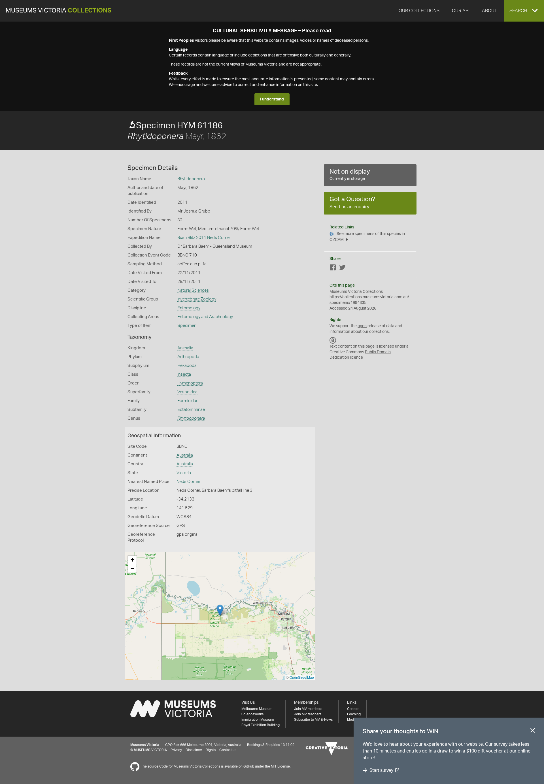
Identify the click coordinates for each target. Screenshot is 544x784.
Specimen (186, 325)
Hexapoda (187, 365)
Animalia (185, 348)
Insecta (184, 374)
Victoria (184, 473)
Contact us (227, 750)
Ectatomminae (191, 409)
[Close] (532, 731)
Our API (460, 11)
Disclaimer (194, 750)
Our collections (419, 11)
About (489, 11)
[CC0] (333, 340)
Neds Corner (188, 482)
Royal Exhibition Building (260, 725)
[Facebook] (333, 268)
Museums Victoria (58, 11)
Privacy (176, 750)
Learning (354, 714)
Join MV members (308, 709)
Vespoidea (187, 392)
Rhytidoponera (191, 179)
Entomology (188, 308)
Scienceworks (252, 714)
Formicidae (187, 401)
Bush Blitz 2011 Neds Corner (204, 238)
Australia (185, 455)
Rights (211, 750)
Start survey (381, 770)
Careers (353, 709)
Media (351, 719)
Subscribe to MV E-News (313, 719)
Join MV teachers (307, 714)
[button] (524, 11)
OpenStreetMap (302, 677)
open (362, 326)
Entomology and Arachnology (205, 317)
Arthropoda (188, 357)
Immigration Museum (257, 719)
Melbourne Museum (256, 709)
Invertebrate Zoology (196, 299)
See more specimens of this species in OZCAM (367, 237)
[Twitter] (342, 268)
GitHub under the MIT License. (267, 766)
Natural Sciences (193, 290)
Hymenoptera (190, 383)
